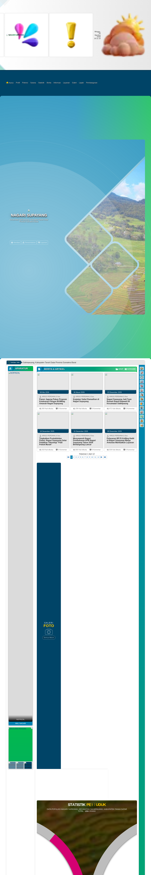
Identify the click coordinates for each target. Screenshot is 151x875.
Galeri (74, 83)
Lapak (81, 83)
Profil (18, 83)
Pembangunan (91, 83)
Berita (49, 83)
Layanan (66, 83)
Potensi (25, 83)
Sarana (33, 83)
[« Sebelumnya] (68, 457)
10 (92, 457)
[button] (26, 35)
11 (95, 457)
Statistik (41, 83)
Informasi (57, 83)
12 (98, 457)
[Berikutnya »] (101, 457)
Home (11, 83)
